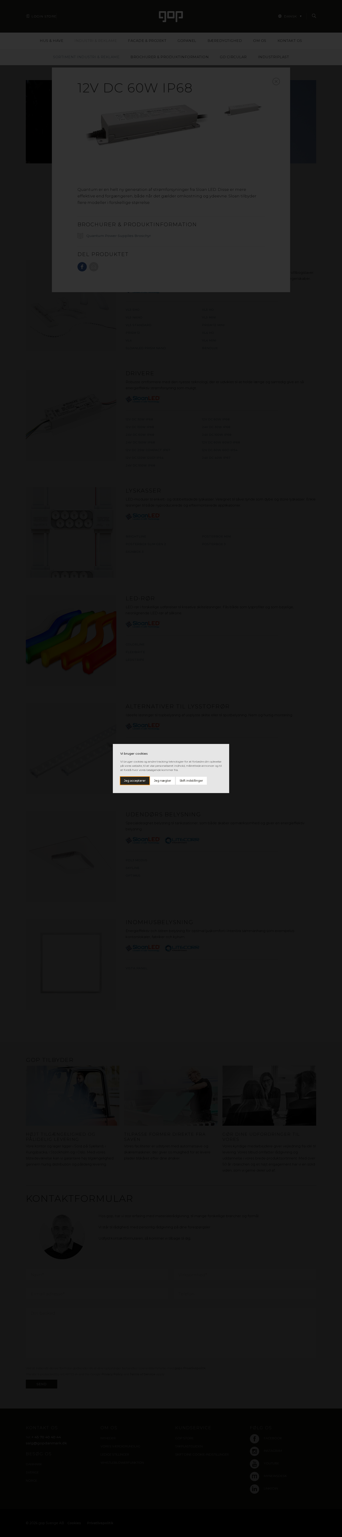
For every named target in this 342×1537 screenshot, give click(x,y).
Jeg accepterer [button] (135, 780)
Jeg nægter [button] (162, 780)
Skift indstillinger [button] (191, 780)
